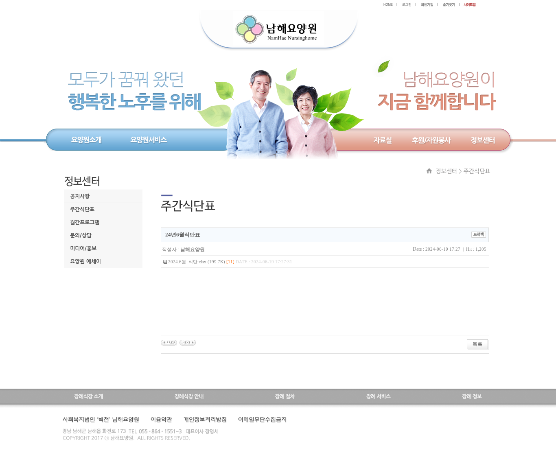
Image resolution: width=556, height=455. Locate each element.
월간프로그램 (84, 222)
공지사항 (80, 196)
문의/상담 (81, 235)
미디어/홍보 (83, 248)
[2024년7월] (169, 342)
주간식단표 (82, 209)
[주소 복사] (478, 234)
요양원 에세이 (85, 261)
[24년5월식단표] (187, 342)
